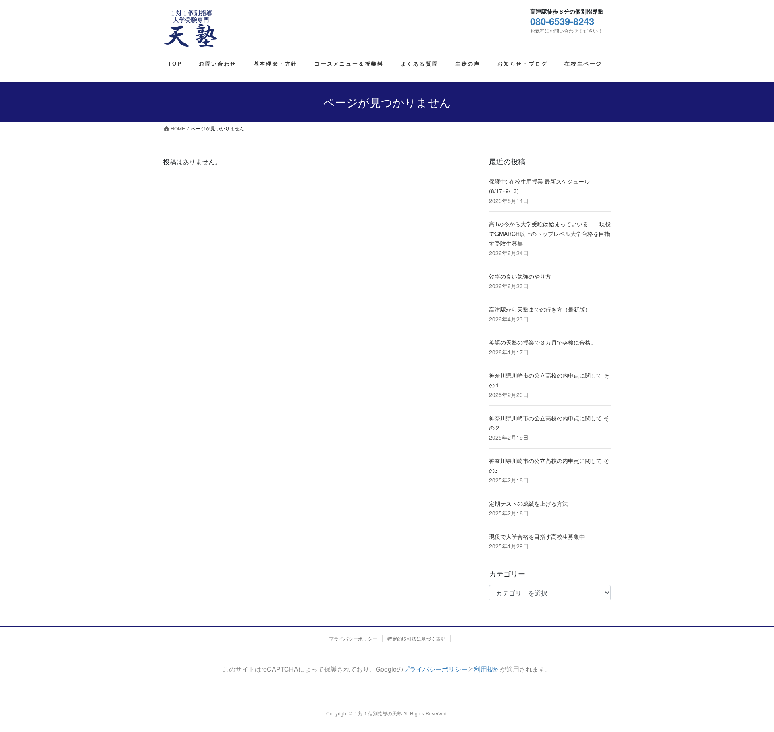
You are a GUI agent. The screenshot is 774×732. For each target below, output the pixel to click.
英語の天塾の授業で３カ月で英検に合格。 (542, 342)
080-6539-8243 (562, 21)
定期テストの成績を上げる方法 (528, 503)
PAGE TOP (743, 695)
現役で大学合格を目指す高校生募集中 (537, 536)
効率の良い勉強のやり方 (520, 276)
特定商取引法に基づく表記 (416, 638)
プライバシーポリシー (353, 638)
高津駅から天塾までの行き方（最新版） (540, 309)
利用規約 (487, 669)
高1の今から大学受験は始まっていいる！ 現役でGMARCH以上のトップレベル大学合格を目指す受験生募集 (550, 233)
